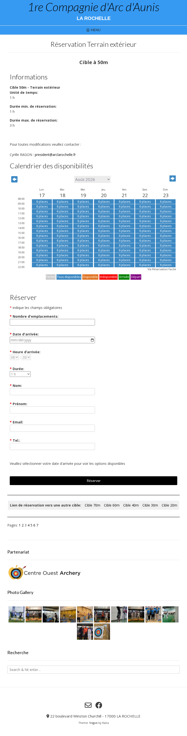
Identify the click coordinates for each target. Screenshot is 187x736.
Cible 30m (150, 505)
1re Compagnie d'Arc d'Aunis (93, 7)
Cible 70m (92, 505)
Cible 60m (112, 505)
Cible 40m (131, 505)
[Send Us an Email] (88, 705)
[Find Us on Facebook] (98, 705)
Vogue (93, 723)
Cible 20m (169, 505)
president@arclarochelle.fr (55, 154)
